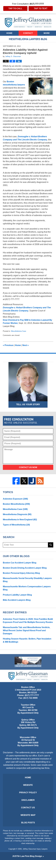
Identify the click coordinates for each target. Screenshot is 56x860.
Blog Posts (28, 823)
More (47, 33)
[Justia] (32, 480)
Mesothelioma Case (18, 331)
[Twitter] (24, 480)
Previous (8, 345)
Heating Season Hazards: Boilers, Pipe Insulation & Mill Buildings (27, 640)
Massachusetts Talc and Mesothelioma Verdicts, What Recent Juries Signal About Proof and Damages (26, 630)
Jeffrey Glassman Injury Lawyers (35, 849)
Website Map (28, 815)
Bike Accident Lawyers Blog (17, 600)
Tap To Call (15, 8)
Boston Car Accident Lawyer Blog (19, 563)
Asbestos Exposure (15, 499)
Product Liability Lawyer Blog (17, 595)
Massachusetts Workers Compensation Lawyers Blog (27, 588)
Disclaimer (28, 800)
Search (50, 544)
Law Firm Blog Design (27, 856)
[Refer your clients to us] (28, 662)
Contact (28, 33)
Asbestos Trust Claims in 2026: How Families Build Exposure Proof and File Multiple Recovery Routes (28, 620)
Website (28, 785)
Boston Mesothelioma (16, 504)
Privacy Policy (28, 792)
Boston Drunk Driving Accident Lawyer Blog (25, 568)
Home (9, 33)
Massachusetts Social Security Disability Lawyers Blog (27, 579)
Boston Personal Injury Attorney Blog (21, 573)
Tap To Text (40, 8)
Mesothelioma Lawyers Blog (28, 22)
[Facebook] (16, 480)
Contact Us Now (28, 467)
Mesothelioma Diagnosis (17, 514)
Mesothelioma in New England (20, 519)
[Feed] (40, 480)
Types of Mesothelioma (16, 525)
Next (25, 345)
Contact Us (28, 807)
